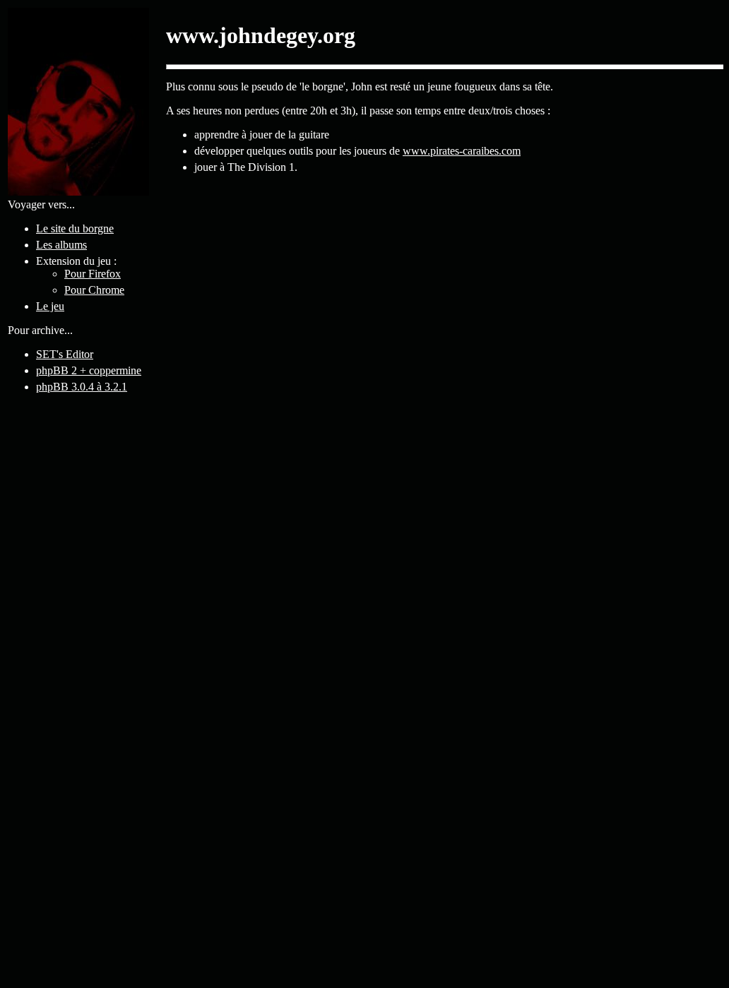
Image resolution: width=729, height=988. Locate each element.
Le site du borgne (75, 228)
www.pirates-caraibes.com (462, 151)
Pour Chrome (94, 290)
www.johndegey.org (260, 35)
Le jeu (50, 306)
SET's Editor (64, 354)
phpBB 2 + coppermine (88, 370)
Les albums (61, 245)
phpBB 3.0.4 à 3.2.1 (81, 387)
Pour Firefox (92, 274)
